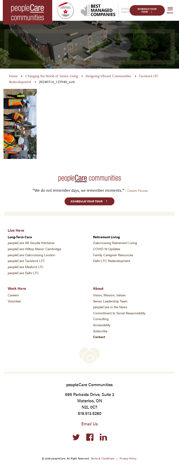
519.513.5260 (89, 413)
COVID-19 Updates (106, 249)
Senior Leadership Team (110, 301)
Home (13, 76)
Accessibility (101, 325)
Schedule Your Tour (147, 10)
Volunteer (14, 301)
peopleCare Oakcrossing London (31, 255)
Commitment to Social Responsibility (119, 313)
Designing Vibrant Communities (108, 76)
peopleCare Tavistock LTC (26, 261)
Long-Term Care (20, 237)
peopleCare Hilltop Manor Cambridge (34, 249)
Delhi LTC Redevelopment (111, 261)
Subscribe (100, 331)
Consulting (101, 319)
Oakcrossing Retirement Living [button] (115, 243)
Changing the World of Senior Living (51, 76)
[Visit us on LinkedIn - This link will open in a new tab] (103, 437)
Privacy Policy (128, 458)
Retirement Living (106, 237)
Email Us (89, 424)
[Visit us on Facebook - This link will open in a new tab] (89, 437)
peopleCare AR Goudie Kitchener (31, 243)
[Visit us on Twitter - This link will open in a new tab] (76, 437)
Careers (13, 295)
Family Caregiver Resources (113, 255)
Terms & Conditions (102, 458)
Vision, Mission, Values (109, 295)
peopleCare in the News (110, 307)
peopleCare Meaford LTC (26, 267)
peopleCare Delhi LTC (23, 273)
